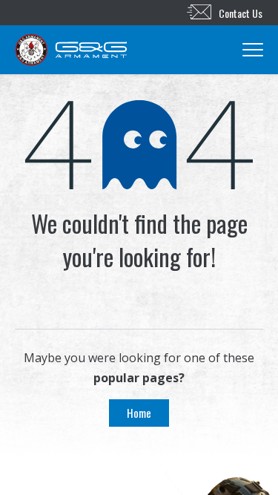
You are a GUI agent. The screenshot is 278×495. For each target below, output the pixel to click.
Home (139, 412)
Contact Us (240, 13)
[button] (189, 50)
